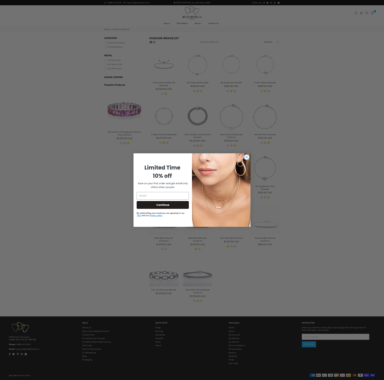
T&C (139, 215)
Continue (162, 205)
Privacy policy (155, 215)
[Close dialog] (246, 157)
